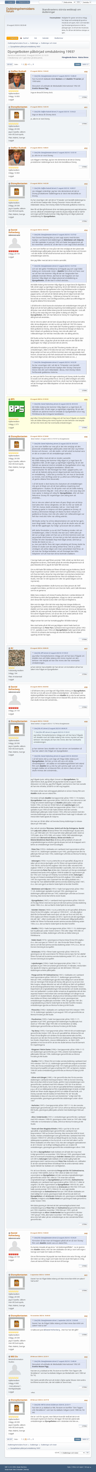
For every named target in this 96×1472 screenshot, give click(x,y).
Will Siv (14, 1356)
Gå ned (9, 64)
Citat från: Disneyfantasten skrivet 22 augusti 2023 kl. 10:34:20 (55, 1238)
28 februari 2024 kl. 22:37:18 (39, 1400)
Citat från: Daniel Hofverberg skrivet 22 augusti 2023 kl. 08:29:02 (56, 756)
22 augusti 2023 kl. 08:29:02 (39, 687)
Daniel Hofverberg (14, 231)
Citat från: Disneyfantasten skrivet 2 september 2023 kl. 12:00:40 (56, 1320)
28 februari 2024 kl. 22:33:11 (39, 1356)
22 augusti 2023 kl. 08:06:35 (39, 648)
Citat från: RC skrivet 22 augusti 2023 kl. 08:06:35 (50, 728)
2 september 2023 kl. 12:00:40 (40, 1275)
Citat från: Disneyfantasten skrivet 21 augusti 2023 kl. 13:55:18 (55, 153)
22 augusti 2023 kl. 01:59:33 (39, 399)
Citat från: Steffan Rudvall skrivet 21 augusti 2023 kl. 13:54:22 (55, 112)
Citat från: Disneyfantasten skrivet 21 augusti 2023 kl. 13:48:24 (55, 76)
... (32, 64)
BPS (12, 399)
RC (12, 648)
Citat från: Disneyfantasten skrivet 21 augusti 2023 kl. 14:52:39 (55, 362)
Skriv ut (85, 64)
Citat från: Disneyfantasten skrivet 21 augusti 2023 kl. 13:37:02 (55, 235)
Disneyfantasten (19, 106)
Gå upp (9, 1439)
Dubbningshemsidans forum (20, 10)
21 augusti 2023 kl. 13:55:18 (39, 107)
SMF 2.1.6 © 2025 (10, 1467)
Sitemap (26, 1469)
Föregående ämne (69, 57)
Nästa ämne (83, 57)
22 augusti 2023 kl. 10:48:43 (39, 1233)
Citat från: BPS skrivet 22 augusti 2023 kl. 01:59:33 (51, 653)
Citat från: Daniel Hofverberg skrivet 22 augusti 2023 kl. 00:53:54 (56, 404)
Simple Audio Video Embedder (14, 1469)
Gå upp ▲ (88, 1467)
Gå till (57, 1453)
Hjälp (69, 1467)
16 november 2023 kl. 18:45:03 (40, 1315)
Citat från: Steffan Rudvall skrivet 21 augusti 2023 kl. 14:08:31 (55, 188)
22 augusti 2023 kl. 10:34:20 (39, 721)
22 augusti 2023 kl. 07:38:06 (39, 436)
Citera (84, 97)
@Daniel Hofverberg (52, 1330)
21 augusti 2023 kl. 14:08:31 (39, 148)
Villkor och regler (77, 1467)
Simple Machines (21, 1467)
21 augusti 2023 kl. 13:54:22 (39, 71)
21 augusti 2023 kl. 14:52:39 (39, 183)
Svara (77, 64)
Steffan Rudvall (18, 71)
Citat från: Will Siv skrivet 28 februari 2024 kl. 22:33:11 (52, 1405)
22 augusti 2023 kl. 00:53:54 (39, 230)
